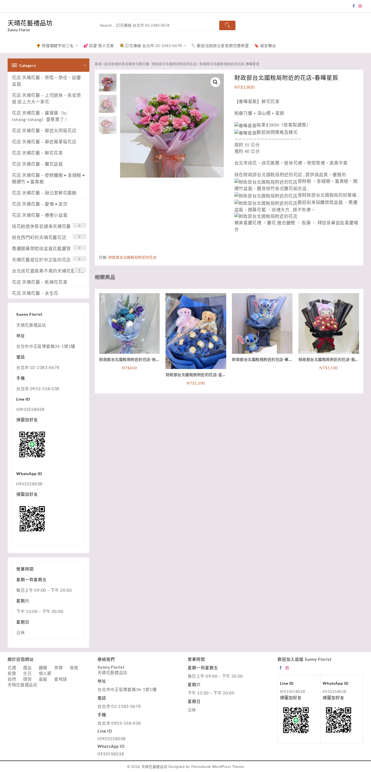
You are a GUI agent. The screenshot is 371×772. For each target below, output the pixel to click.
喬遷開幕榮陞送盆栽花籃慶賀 (41, 248)
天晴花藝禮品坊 (30, 23)
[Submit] (227, 25)
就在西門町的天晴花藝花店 (39, 237)
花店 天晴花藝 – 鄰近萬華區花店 (44, 141)
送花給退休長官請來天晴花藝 (41, 226)
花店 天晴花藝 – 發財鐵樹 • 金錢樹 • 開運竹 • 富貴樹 (48, 178)
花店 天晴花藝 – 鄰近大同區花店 (44, 130)
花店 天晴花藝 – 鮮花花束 (37, 152)
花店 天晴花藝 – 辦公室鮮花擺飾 (44, 192)
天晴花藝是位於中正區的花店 (41, 259)
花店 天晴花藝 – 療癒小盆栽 (40, 215)
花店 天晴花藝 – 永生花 (35, 293)
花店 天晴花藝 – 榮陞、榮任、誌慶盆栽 (46, 80)
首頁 (98, 64)
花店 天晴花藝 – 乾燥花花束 (40, 281)
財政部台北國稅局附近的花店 (174, 64)
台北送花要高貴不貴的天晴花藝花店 (48, 270)
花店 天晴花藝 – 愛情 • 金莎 (40, 203)
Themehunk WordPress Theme (217, 766)
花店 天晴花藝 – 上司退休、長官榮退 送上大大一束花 (46, 98)
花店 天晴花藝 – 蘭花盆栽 (37, 163)
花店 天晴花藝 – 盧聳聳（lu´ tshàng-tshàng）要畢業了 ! (40, 116)
